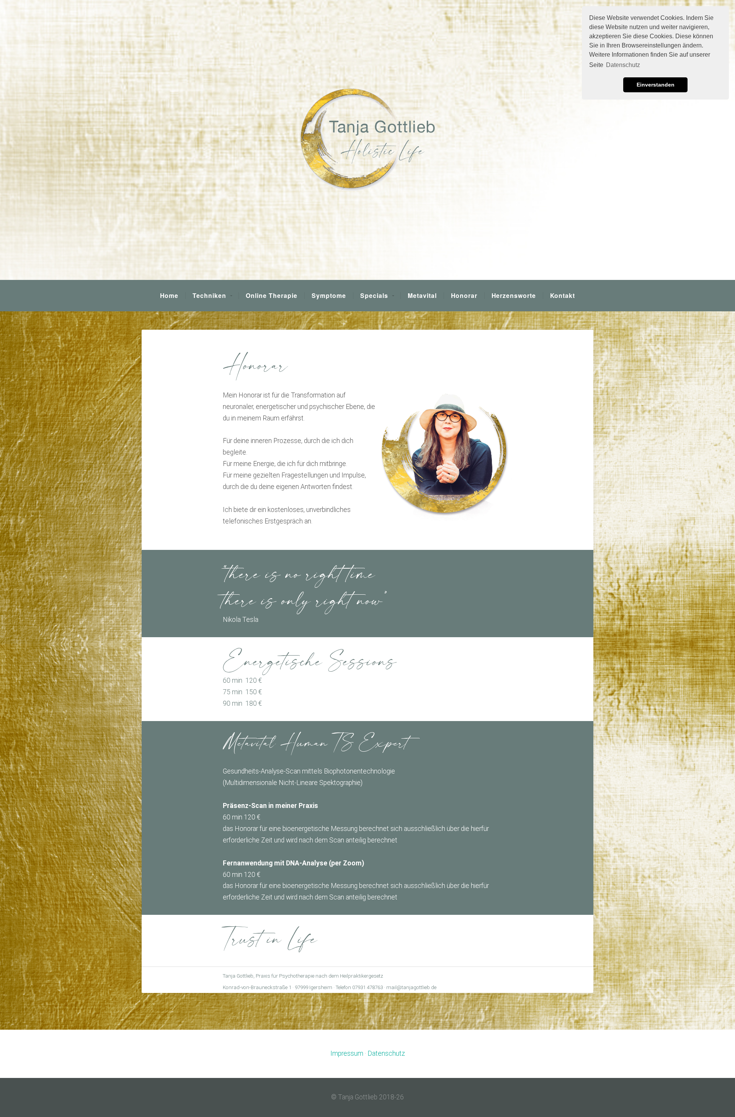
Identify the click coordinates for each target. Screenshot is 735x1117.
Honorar (464, 295)
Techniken (209, 295)
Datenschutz (386, 1053)
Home (169, 295)
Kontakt (562, 295)
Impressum (346, 1053)
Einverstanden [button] (656, 85)
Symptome (329, 295)
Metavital (422, 295)
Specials (374, 295)
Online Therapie (271, 295)
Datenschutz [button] (623, 65)
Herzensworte (514, 295)
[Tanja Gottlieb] (367, 140)
